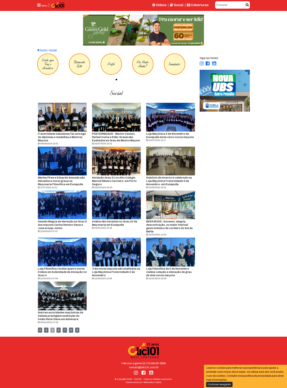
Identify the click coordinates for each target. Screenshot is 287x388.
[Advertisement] (224, 135)
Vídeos (160, 5)
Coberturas (199, 5)
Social (178, 5)
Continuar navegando (219, 384)
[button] (116, 79)
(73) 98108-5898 (155, 363)
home (43, 50)
